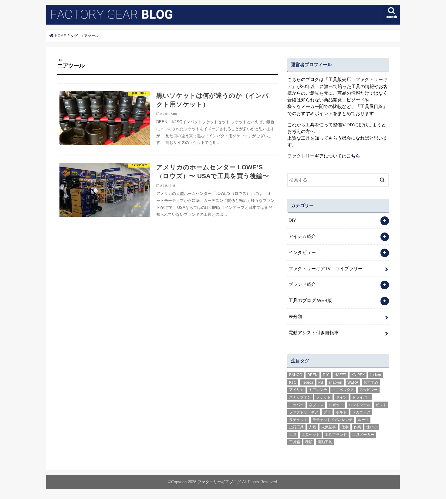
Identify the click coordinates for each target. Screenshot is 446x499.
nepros (307, 382)
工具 (292, 435)
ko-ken (375, 375)
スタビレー (369, 390)
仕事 (345, 427)
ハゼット (336, 405)
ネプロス (316, 405)
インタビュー (302, 252)
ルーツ (363, 420)
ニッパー (296, 405)
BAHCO (295, 375)
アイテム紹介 (302, 236)
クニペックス (343, 390)
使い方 (371, 427)
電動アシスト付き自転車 (314, 332)
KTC (292, 382)
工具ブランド (336, 435)
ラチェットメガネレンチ (333, 420)
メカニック (361, 412)
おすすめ (370, 382)
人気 (312, 427)
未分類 (295, 316)
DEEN (312, 375)
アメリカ (296, 390)
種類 (309, 442)
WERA (352, 382)
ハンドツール (359, 405)
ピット (381, 405)
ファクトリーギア (303, 412)
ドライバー (361, 397)
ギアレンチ (318, 390)
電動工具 (325, 442)
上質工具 (296, 427)
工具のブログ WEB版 (310, 300)
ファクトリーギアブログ (219, 482)
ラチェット (298, 420)
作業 (357, 427)
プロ (327, 412)
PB (320, 382)
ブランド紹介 (302, 284)
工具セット (311, 435)
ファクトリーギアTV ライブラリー (326, 268)
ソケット (323, 397)
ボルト (341, 412)
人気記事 (328, 427)
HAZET (340, 375)
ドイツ (341, 397)
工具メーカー (363, 435)
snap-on (335, 382)
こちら (353, 156)
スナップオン (300, 397)
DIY (292, 220)
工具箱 (294, 442)
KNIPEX (358, 375)
